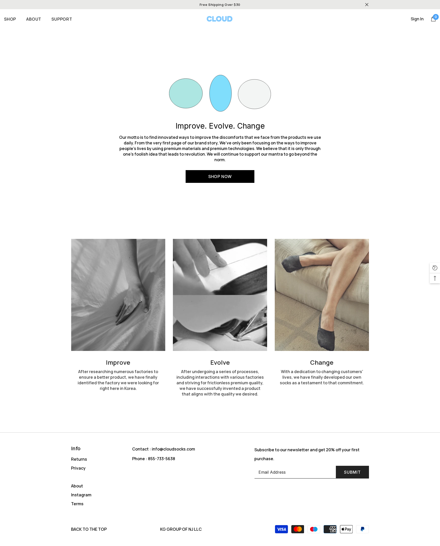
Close (367, 5)
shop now (220, 176)
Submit (352, 472)
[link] (118, 295)
